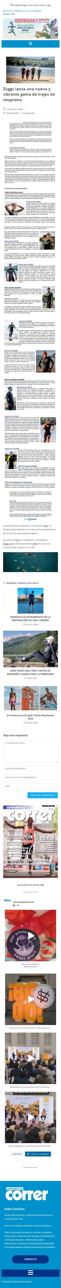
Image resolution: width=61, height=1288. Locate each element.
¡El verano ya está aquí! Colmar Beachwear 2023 (30, 717)
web (46, 525)
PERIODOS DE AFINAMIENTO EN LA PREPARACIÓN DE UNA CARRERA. (30, 618)
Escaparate (29, 113)
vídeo (34, 543)
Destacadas (13, 113)
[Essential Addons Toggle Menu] (30, 44)
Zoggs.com (8, 543)
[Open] (30, 935)
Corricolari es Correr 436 (30, 885)
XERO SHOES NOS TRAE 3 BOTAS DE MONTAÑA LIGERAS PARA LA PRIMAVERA (30, 672)
